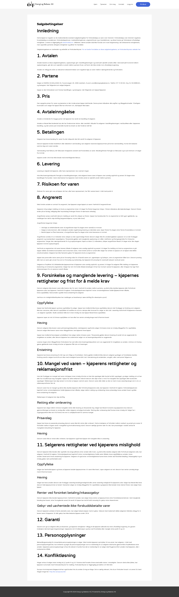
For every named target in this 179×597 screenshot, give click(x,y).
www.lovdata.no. (68, 42)
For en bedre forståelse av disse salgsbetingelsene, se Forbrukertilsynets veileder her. (111, 49)
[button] (143, 4)
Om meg (112, 4)
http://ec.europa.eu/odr (57, 572)
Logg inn (130, 4)
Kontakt (121, 4)
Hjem (95, 4)
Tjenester (103, 4)
